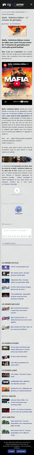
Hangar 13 (18, 118)
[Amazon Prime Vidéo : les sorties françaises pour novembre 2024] (5, 401)
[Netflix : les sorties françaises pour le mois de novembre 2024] (5, 410)
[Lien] (22, 236)
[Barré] (10, 236)
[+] (26, 236)
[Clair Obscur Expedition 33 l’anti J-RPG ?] (5, 363)
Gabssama (6, 24)
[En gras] (4, 236)
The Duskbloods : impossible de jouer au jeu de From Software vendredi (20, 296)
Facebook (26, 177)
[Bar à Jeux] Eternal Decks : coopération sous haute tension (20, 310)
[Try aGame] (13, 6)
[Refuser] (32, 447)
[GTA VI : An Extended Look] (5, 268)
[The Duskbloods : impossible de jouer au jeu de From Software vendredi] (5, 295)
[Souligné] (8, 236)
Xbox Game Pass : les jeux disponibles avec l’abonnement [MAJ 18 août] (21, 423)
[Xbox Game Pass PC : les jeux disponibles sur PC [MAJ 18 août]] (5, 431)
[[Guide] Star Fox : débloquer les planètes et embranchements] (5, 389)
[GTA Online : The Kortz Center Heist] (5, 375)
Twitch (6, 184)
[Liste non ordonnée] (15, 236)
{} (24, 236)
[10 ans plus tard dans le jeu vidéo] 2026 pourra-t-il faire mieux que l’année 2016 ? (20, 349)
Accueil (4, 12)
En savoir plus (21, 451)
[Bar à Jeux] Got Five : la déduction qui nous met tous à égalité (21, 320)
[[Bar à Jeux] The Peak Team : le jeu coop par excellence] (5, 328)
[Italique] (6, 236)
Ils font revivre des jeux (19, 356)
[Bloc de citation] (17, 236)
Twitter (19, 177)
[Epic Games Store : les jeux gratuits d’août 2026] (5, 274)
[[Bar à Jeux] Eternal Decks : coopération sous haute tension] (5, 309)
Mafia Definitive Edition (17, 203)
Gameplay (6, 203)
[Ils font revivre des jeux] (5, 357)
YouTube (14, 184)
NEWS (8, 12)
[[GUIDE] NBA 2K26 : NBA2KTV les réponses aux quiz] (5, 382)
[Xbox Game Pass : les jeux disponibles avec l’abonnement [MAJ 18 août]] (5, 422)
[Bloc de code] (19, 236)
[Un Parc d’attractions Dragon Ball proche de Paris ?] (5, 288)
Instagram (10, 180)
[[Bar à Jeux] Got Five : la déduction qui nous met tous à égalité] (5, 318)
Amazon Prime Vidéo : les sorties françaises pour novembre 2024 (19, 402)
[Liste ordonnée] (13, 236)
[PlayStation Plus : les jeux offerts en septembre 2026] (5, 281)
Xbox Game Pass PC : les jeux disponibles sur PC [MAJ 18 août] (21, 433)
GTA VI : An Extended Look (20, 267)
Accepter (11, 451)
